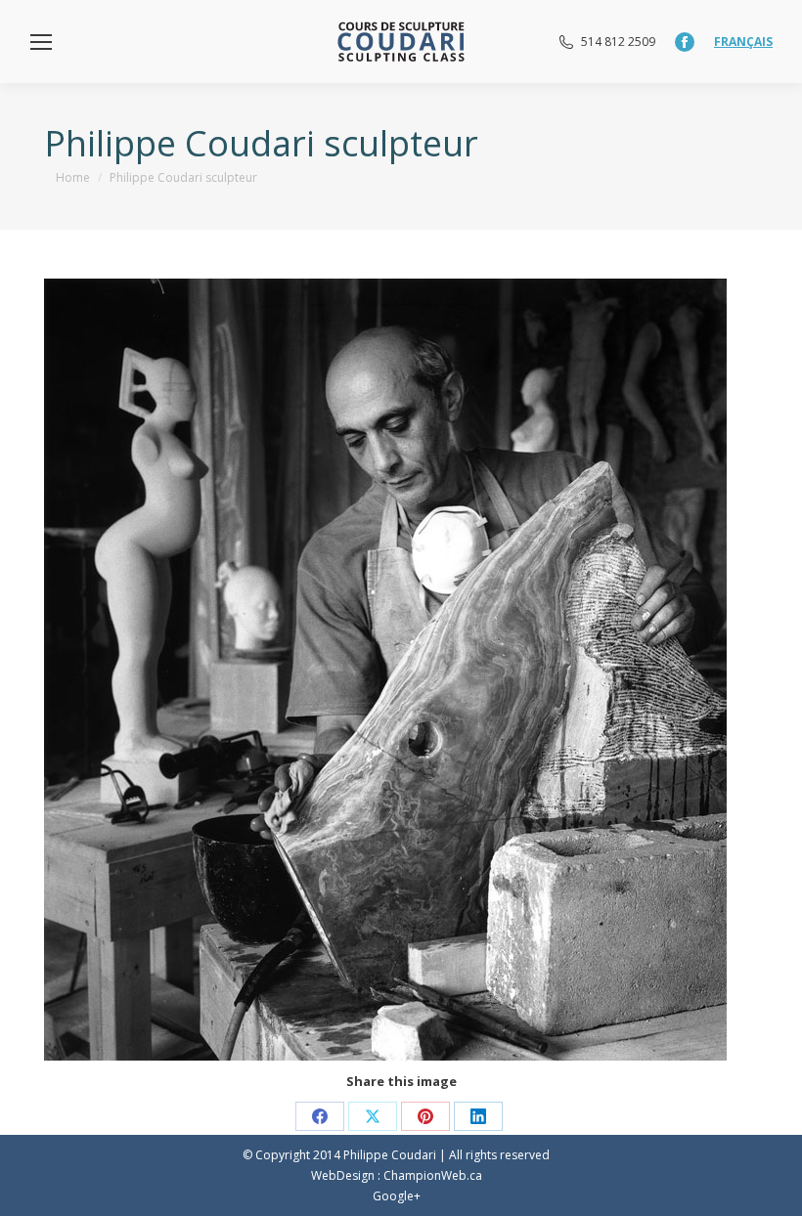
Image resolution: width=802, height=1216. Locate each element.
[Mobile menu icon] (41, 42)
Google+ (397, 1196)
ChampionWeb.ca (432, 1175)
